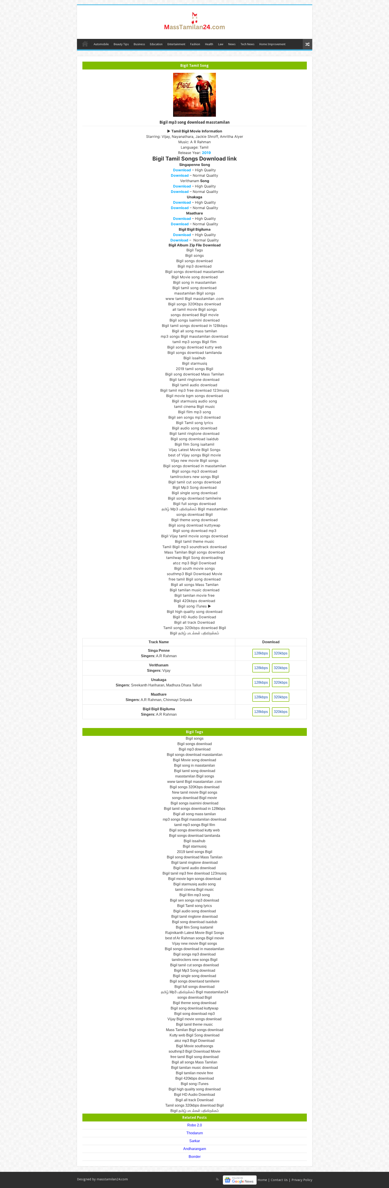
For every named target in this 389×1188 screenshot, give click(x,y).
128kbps (261, 653)
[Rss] (217, 1179)
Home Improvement (272, 44)
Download (182, 170)
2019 (206, 152)
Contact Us (279, 1180)
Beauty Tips (121, 44)
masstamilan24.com (112, 1179)
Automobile (101, 44)
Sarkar (194, 1141)
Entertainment (176, 44)
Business (139, 44)
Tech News (247, 44)
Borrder (195, 1157)
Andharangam (194, 1149)
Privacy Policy (302, 1180)
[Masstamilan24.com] (194, 21)
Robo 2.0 (194, 1125)
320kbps (280, 653)
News (231, 44)
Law (220, 44)
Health (209, 44)
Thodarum (194, 1133)
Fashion (195, 44)
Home (85, 43)
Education (156, 44)
